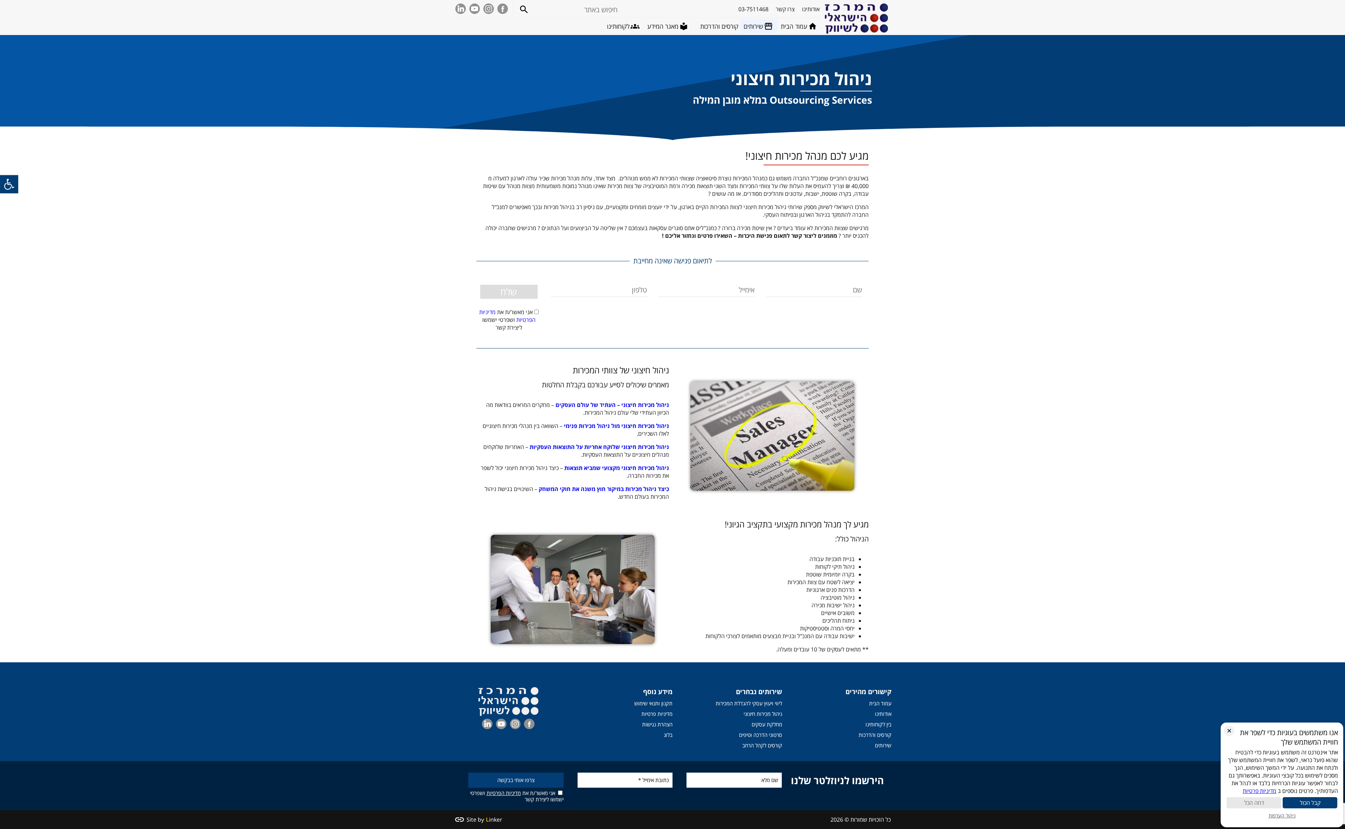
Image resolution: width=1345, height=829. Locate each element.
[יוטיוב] (474, 9)
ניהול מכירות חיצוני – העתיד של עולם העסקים (612, 405)
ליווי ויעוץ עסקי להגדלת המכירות (749, 703)
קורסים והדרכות (874, 734)
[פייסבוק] (502, 9)
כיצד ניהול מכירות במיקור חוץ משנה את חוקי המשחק (604, 489)
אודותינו (883, 713)
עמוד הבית (880, 703)
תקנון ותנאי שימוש (653, 703)
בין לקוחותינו (878, 724)
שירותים (883, 745)
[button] (9, 184)
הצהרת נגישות (657, 724)
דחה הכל (1254, 803)
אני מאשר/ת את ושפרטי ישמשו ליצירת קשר (517, 795)
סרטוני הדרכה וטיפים (760, 734)
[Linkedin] (460, 9)
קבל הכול (1310, 803)
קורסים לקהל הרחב (762, 745)
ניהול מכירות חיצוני (763, 713)
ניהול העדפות (1282, 815)
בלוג (668, 734)
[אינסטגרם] (488, 9)
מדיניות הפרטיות (504, 792)
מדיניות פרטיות (656, 713)
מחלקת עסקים (767, 724)
